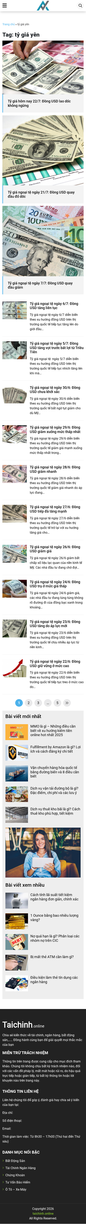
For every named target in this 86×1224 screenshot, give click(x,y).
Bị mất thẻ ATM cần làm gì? (52, 957)
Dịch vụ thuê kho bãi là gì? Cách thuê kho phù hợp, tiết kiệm (55, 811)
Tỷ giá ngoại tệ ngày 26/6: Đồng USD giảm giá (55, 549)
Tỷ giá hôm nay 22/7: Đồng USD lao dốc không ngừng (39, 103)
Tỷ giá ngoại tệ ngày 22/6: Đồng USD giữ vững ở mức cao (55, 663)
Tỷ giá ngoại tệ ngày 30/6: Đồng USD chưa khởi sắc (55, 389)
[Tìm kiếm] (80, 5)
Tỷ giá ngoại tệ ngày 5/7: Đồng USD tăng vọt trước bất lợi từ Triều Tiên (57, 347)
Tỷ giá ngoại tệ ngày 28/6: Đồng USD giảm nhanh (55, 469)
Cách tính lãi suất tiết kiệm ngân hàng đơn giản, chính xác (54, 897)
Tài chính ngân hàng (20, 1168)
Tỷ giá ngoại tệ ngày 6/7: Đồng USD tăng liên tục (54, 306)
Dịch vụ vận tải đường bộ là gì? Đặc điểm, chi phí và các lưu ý (54, 790)
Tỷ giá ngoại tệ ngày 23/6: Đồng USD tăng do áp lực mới (55, 624)
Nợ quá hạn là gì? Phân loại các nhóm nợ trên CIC (54, 938)
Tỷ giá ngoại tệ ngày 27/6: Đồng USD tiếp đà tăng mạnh (55, 509)
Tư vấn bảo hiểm (17, 1182)
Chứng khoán (15, 1175)
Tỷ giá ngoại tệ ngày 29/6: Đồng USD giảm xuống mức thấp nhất (55, 429)
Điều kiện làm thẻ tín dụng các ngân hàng (54, 979)
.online (23, 1024)
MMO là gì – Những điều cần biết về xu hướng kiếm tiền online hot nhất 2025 (53, 730)
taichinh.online (43, 1213)
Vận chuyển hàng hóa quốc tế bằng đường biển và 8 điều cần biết (54, 772)
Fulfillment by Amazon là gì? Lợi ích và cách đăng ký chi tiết (55, 749)
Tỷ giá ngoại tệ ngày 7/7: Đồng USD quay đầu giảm (40, 285)
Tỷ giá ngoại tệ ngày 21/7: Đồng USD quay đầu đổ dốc (41, 194)
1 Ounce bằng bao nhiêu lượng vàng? (54, 917)
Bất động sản (15, 1161)
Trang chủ (8, 24)
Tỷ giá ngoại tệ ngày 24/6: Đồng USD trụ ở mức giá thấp (55, 584)
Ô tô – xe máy (15, 1189)
